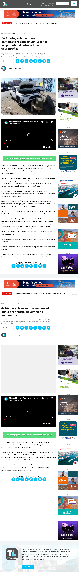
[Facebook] (25, 4)
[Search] (67, 3)
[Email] (35, 61)
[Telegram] (44, 61)
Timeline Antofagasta (15, 68)
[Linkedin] (31, 61)
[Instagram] (28, 4)
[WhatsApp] (26, 61)
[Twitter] (31, 4)
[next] (76, 23)
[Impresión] (40, 61)
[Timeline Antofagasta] (4, 68)
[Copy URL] (48, 61)
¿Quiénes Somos (39, 559)
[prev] (73, 23)
